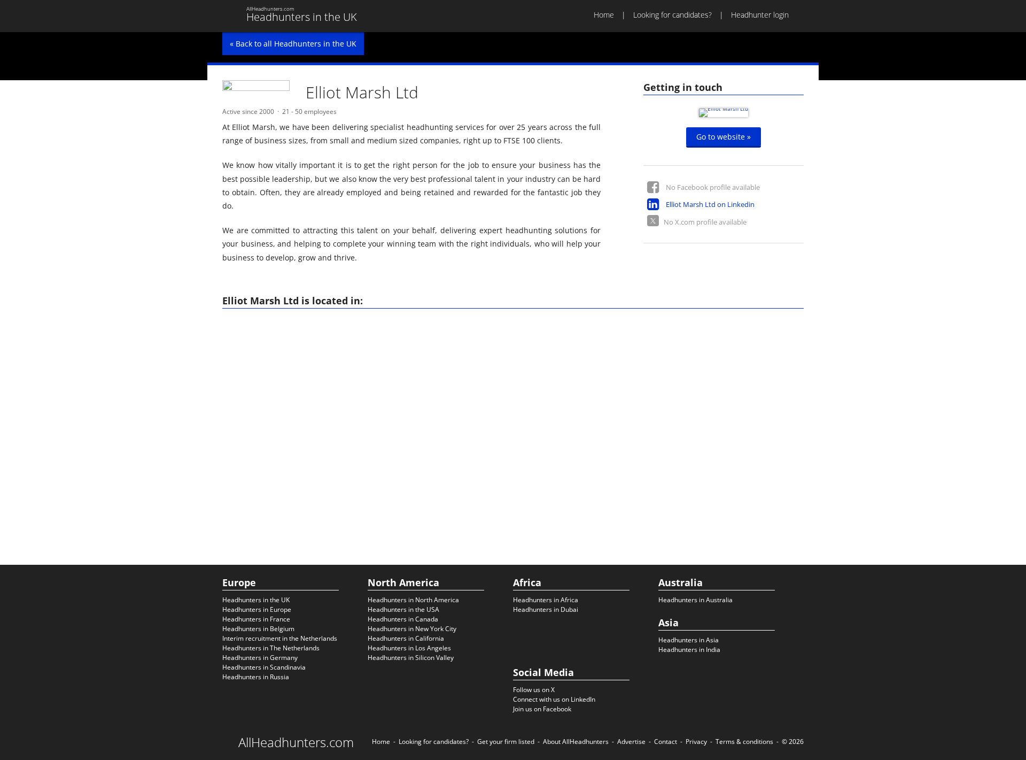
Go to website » (723, 137)
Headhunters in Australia (695, 599)
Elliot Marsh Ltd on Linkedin (710, 204)
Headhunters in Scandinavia (264, 667)
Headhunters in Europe (256, 609)
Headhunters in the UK (256, 599)
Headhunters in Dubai (545, 609)
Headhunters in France (256, 619)
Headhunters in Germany (260, 657)
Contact (665, 741)
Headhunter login (760, 15)
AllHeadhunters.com (296, 742)
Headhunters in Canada (403, 619)
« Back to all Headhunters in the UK (293, 44)
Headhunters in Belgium (258, 628)
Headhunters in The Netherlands (271, 647)
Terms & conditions (744, 741)
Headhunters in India (689, 649)
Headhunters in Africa (545, 599)
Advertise (631, 741)
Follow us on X (534, 689)
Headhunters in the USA (403, 609)
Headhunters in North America (413, 599)
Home (604, 15)
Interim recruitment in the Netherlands (279, 638)
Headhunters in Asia (688, 639)
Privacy (696, 741)
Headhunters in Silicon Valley (411, 657)
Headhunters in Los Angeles (409, 647)
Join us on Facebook (542, 708)
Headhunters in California (406, 638)
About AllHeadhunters (576, 741)
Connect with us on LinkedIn (554, 699)
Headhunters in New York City (412, 628)
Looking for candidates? (672, 15)
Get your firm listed (505, 741)
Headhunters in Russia (255, 676)
